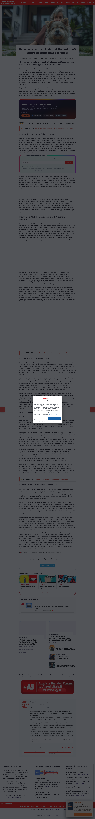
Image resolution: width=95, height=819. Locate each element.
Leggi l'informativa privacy (53, 414)
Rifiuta (40, 418)
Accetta (54, 418)
